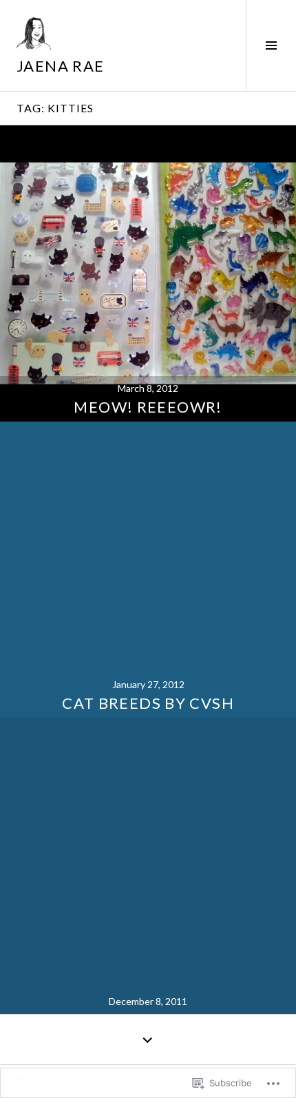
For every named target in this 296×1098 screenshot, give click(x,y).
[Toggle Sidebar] (271, 45)
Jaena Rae (60, 65)
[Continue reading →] (148, 273)
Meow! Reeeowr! (148, 406)
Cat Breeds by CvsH (148, 703)
